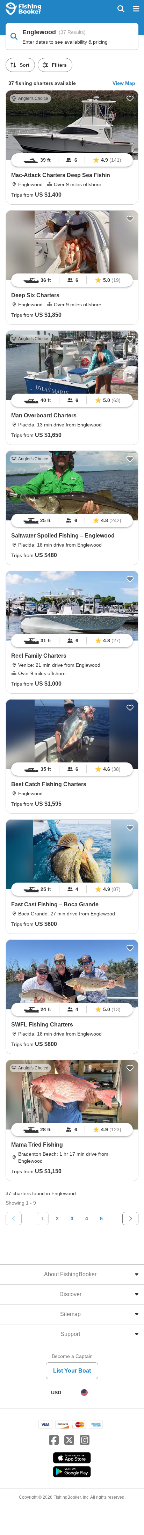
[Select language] (84, 1392)
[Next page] (130, 1218)
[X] (69, 1440)
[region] (72, 160)
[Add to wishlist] (130, 98)
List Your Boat (72, 1371)
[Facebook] (54, 1440)
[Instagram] (84, 1440)
